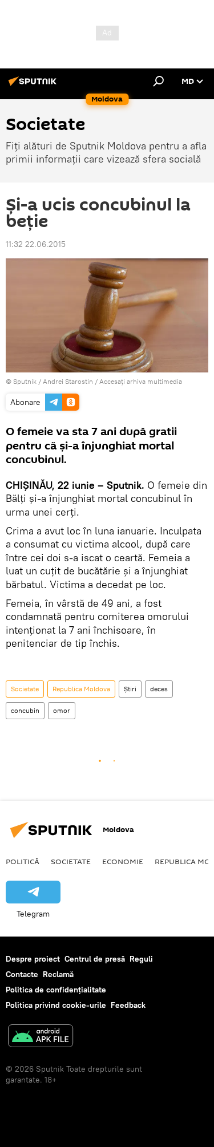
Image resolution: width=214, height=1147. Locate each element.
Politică (22, 861)
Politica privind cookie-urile (56, 1005)
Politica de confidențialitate (56, 989)
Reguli (141, 959)
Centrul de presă (94, 959)
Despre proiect (33, 959)
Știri (130, 688)
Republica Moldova (81, 688)
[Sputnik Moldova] (34, 85)
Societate (25, 688)
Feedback (128, 1005)
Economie (122, 861)
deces (159, 688)
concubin (25, 710)
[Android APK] (40, 1037)
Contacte (22, 974)
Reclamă (58, 974)
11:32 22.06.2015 (36, 244)
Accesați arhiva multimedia (140, 381)
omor (61, 710)
